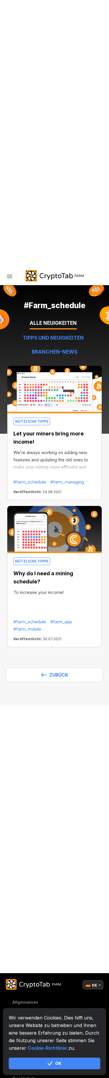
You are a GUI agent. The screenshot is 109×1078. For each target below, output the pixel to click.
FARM (25, 135)
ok (58, 1063)
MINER (26, 151)
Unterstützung (38, 211)
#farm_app (61, 621)
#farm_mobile (27, 629)
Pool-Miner (32, 166)
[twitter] (31, 241)
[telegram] (16, 241)
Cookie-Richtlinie (47, 1048)
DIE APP (27, 196)
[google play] (60, 241)
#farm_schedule (29, 482)
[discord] (45, 241)
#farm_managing (67, 482)
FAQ (23, 181)
